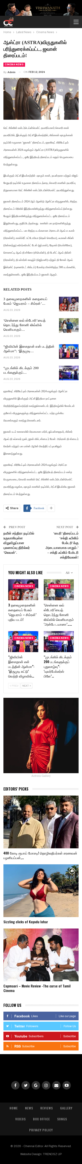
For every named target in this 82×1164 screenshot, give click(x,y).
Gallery (66, 1108)
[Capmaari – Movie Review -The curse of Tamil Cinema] (41, 955)
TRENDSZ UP (52, 1154)
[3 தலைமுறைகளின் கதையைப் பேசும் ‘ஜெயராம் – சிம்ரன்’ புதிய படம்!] (69, 304)
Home (14, 1108)
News (29, 1108)
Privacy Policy (41, 1129)
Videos (20, 1118)
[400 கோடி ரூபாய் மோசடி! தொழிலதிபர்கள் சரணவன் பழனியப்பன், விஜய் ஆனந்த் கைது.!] (41, 822)
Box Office (41, 1118)
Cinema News (14, 64)
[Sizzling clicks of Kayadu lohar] (41, 890)
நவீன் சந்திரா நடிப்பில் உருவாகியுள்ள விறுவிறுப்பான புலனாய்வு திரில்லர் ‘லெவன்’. (18, 543)
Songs (62, 1118)
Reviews (46, 1108)
